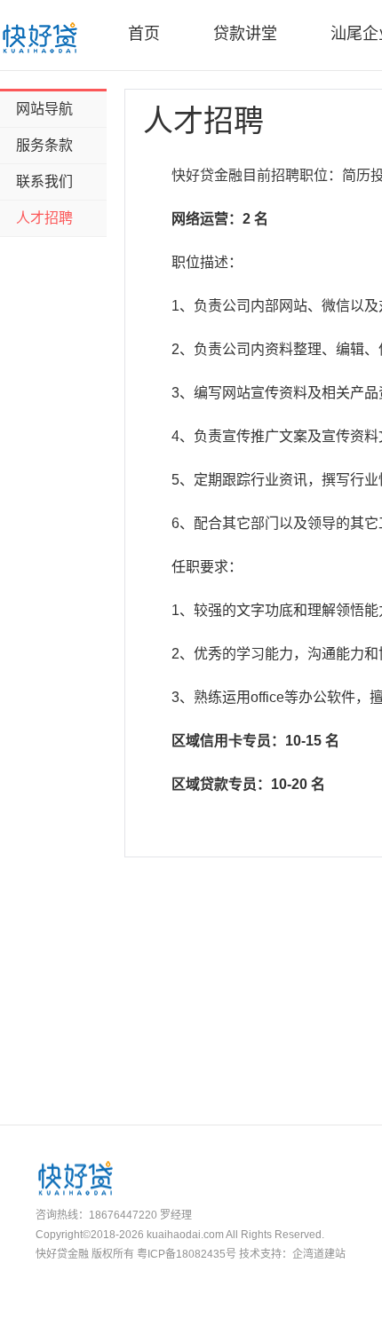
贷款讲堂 (245, 34)
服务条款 (44, 145)
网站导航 (44, 108)
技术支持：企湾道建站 (292, 1254)
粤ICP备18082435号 (186, 1254)
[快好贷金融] (39, 37)
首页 (144, 34)
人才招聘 (44, 217)
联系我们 (44, 181)
